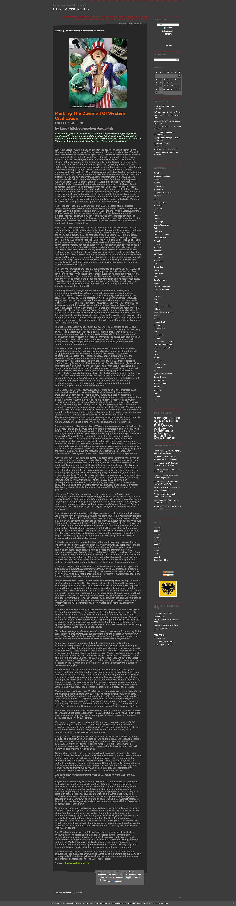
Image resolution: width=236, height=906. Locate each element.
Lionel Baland (159, 616)
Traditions (157, 387)
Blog (155, 212)
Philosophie (158, 325)
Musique (157, 315)
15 (179, 82)
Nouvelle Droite (160, 322)
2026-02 (157, 547)
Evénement (158, 260)
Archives (157, 196)
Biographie (158, 209)
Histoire (157, 270)
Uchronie (157, 390)
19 (168, 86)
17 (160, 86)
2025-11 (157, 557)
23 (157, 89)
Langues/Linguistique (162, 286)
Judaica (157, 283)
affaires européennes (163, 425)
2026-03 (157, 544)
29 (179, 89)
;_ (154, 632)
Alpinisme (157, 183)
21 (176, 86)
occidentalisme (135, 875)
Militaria (157, 309)
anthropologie (159, 186)
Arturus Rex (158, 488)
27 (172, 89)
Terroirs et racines (160, 380)
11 (164, 82)
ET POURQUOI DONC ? (163, 645)
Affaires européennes (162, 176)
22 (179, 86)
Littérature (158, 296)
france (173, 421)
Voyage (157, 396)
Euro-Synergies (71, 9)
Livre (156, 299)
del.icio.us (136, 878)
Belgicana (158, 205)
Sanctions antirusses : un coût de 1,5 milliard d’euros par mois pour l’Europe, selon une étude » (112, 18)
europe (175, 418)
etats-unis (161, 421)
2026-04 (157, 541)
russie (171, 438)
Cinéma (157, 215)
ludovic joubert (159, 463)
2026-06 (157, 534)
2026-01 (157, 550)
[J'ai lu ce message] (233, 904)
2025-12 (157, 553)
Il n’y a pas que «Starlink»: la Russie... (168, 112)
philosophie (162, 433)
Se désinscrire (169, 31)
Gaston (156, 475)
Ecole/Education (160, 238)
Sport (156, 370)
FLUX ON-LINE (72, 123)
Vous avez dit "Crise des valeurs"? (167, 149)
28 (176, 89)
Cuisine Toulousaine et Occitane (166, 625)
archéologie (158, 189)
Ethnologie (158, 254)
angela (156, 481)
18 (164, 86)
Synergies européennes (163, 374)
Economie (158, 244)
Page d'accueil (133, 17)
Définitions (158, 231)
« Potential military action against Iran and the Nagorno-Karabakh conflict (93, 17)
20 (172, 86)
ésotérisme (158, 251)
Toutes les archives (161, 560)
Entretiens (158, 247)
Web (155, 400)
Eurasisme (158, 257)
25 (164, 89)
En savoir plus (163, 904)
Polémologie (158, 335)
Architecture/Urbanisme (163, 192)
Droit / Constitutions (161, 235)
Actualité (157, 173)
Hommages (158, 273)
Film (155, 264)
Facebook (117, 881)
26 (168, 89)
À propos (168, 45)
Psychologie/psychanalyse (164, 341)
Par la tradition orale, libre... (164, 641)
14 (176, 82)
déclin (112, 878)
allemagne (161, 418)
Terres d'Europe (160, 377)
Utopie (156, 393)
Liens (156, 293)
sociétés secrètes (160, 364)
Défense (157, 228)
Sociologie (158, 367)
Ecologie (157, 241)
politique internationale (163, 430)
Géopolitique (159, 267)
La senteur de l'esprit (161, 628)
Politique (157, 338)
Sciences (157, 361)
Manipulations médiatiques (164, 306)
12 (168, 82)
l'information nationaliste (163, 613)
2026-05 (157, 537)
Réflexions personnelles (163, 344)
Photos (156, 332)
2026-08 (157, 528)
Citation (157, 218)
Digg (108, 881)
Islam (156, 277)
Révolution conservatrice (163, 348)
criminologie (158, 222)
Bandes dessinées (161, 202)
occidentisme (103, 878)
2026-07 (157, 531)
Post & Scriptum (160, 638)
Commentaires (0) (115, 875)
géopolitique (162, 435)
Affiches (157, 180)
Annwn (156, 451)
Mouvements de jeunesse (163, 312)
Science (157, 357)
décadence (119, 878)
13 (172, 82)
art (155, 199)
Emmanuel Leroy (160, 457)
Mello (156, 500)
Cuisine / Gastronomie (162, 225)
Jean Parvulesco (160, 280)
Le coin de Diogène (161, 289)
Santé (156, 354)
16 (157, 86)
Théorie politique (160, 383)
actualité (160, 438)
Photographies (159, 328)
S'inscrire (169, 28)
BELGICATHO (159, 635)
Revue (156, 351)
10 (160, 82)
